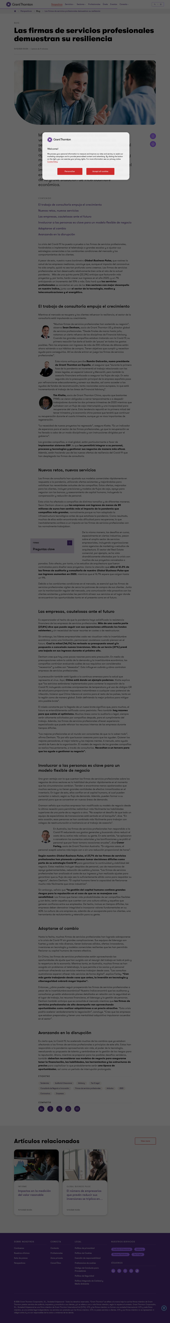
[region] (85, 156)
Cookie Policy (52, 162)
